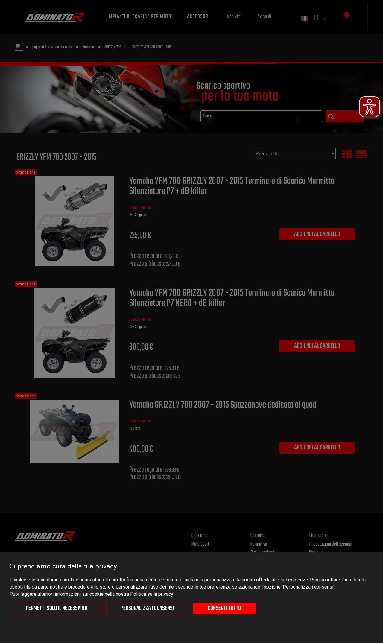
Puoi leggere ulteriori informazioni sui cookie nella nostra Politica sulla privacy (91, 594)
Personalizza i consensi (147, 608)
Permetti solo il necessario (56, 608)
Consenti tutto (224, 608)
